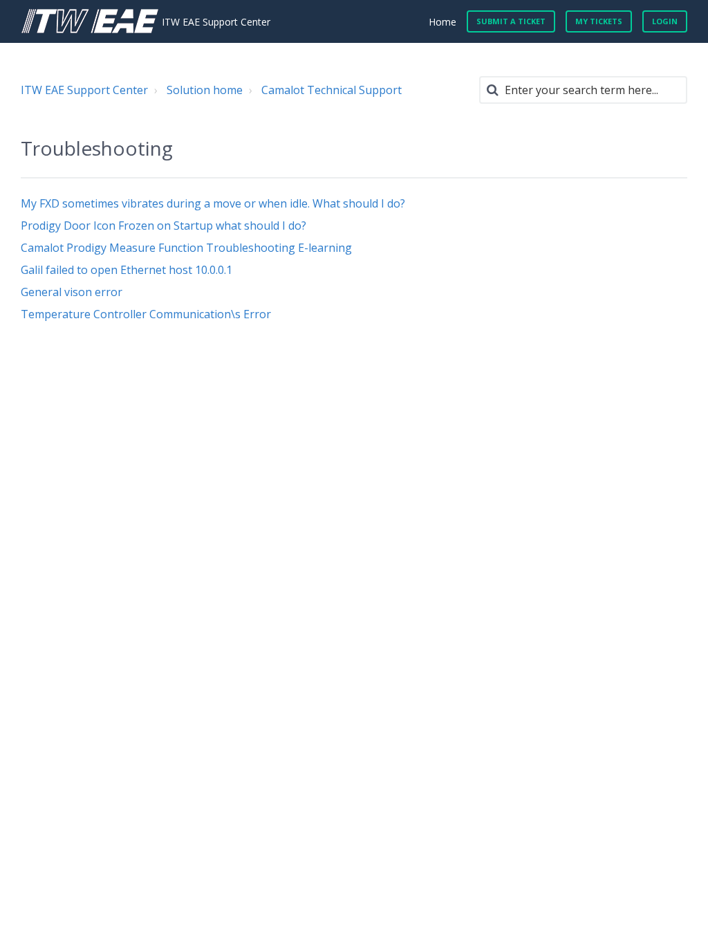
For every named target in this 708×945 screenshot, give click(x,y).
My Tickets (598, 21)
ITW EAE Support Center (84, 90)
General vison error (71, 292)
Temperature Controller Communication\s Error (146, 314)
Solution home (205, 90)
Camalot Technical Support (331, 90)
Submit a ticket (511, 21)
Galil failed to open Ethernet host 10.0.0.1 (126, 269)
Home (442, 21)
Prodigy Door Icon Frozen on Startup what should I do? (163, 225)
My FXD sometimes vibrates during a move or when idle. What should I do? (213, 203)
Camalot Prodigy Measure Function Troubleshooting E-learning (186, 247)
